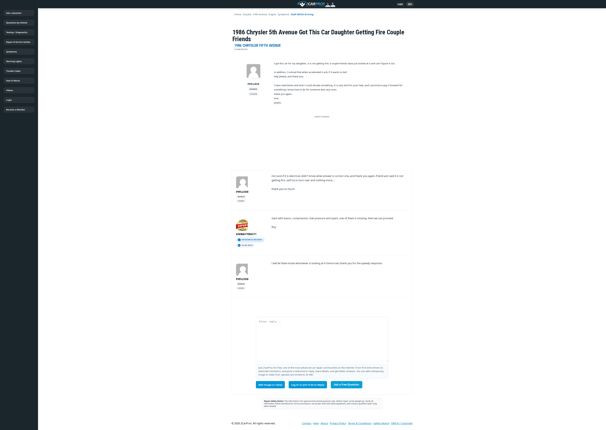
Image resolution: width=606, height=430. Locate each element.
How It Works (13, 80)
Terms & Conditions (360, 423)
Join (410, 4)
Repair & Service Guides (18, 42)
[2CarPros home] (300, 4)
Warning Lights (14, 61)
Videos (9, 90)
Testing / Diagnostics (16, 32)
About (324, 423)
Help (316, 423)
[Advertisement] (322, 141)
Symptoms (11, 51)
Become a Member (15, 109)
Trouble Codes (13, 71)
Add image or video (270, 384)
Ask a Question (14, 13)
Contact (306, 423)
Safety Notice (381, 423)
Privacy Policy (338, 423)
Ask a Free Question (346, 384)
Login (400, 4)
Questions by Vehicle (16, 22)
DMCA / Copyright (402, 423)
